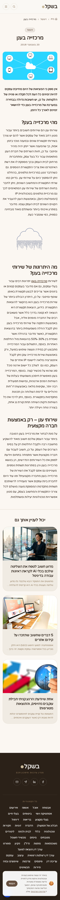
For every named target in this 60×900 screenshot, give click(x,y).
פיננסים (38, 861)
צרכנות (26, 861)
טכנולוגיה (49, 831)
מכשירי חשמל (18, 837)
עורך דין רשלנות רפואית (41, 855)
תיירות (37, 867)
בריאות (27, 819)
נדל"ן (27, 843)
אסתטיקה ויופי (44, 813)
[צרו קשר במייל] (17, 782)
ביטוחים (27, 813)
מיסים (33, 837)
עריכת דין (51, 861)
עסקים (9, 855)
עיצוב (20, 855)
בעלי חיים (13, 813)
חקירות (7, 825)
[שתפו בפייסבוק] (43, 782)
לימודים (9, 831)
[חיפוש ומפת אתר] (14, 6)
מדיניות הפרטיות (38, 891)
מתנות (37, 843)
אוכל (35, 807)
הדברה (29, 825)
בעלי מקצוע (41, 819)
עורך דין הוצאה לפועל (30, 849)
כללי (37, 831)
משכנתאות (51, 843)
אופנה (25, 807)
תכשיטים (24, 867)
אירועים (13, 807)
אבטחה (46, 807)
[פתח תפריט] (6, 6)
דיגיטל (43, 19)
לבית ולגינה (24, 831)
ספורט (6, 843)
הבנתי (12, 883)
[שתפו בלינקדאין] (34, 782)
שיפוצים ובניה (10, 861)
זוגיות (18, 825)
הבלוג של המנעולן (47, 825)
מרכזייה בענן (39, 281)
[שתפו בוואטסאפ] (25, 782)
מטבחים (45, 837)
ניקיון (17, 843)
